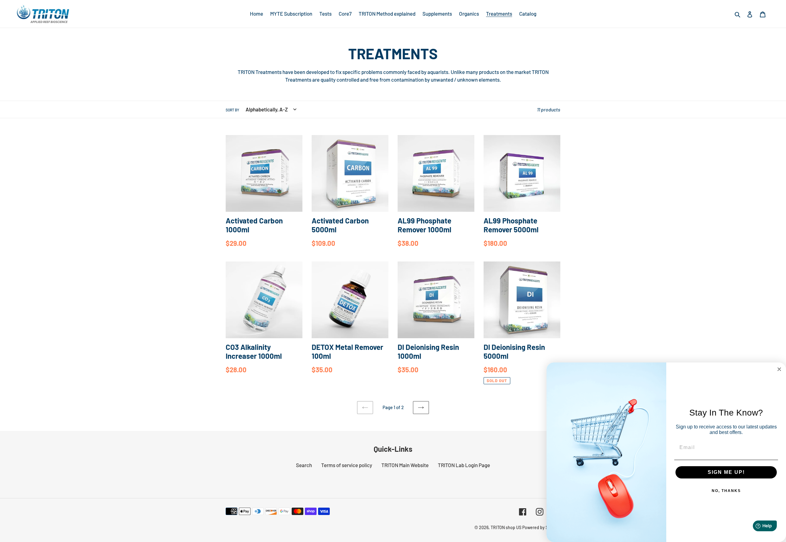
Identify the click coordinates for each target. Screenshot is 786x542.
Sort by (232, 110)
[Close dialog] (779, 369)
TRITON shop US (506, 527)
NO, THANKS (726, 491)
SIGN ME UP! (726, 472)
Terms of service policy (346, 465)
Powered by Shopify (541, 527)
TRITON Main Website (405, 465)
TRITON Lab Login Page (464, 465)
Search (304, 465)
